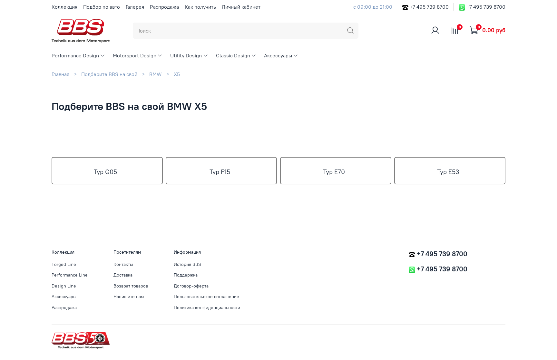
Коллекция (64, 7)
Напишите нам (128, 296)
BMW (155, 74)
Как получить (200, 7)
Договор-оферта (191, 286)
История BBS (187, 264)
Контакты (123, 264)
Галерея (135, 7)
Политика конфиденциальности (207, 307)
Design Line (64, 286)
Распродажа (164, 7)
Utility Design (186, 55)
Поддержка (186, 275)
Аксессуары (278, 55)
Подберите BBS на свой (109, 74)
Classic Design (233, 55)
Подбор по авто (101, 7)
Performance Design (75, 55)
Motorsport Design (134, 55)
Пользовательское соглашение (206, 296)
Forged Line (64, 264)
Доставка (122, 275)
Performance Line (70, 275)
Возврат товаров (130, 286)
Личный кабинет (241, 7)
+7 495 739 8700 (429, 7)
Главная (60, 74)
